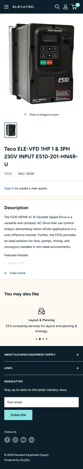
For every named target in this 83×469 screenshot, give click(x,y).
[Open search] (57, 6)
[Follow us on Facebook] (7, 440)
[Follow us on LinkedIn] (31, 440)
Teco (8, 174)
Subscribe (18, 415)
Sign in (9, 188)
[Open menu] (6, 7)
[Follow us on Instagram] (15, 440)
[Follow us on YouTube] (23, 440)
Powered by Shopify (17, 460)
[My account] (65, 6)
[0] (74, 6)
